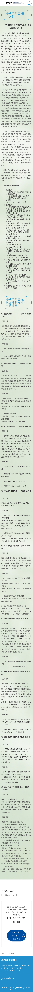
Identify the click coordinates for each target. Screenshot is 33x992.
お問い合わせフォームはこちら (16, 935)
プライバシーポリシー (9, 979)
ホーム (3, 953)
